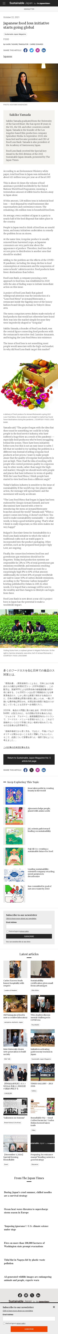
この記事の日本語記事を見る (16, 747)
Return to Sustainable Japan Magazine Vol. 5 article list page (29, 759)
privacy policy (24, 931)
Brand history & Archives (12, 1123)
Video (33, 1130)
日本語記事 (8, 1093)
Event (6, 1164)
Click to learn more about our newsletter (21, 919)
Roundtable (35, 1025)
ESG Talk (7, 1059)
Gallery (34, 1091)
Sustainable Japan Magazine (15, 34)
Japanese (7, 56)
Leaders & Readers (10, 990)
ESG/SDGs (35, 990)
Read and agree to (19, 931)
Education (35, 1164)
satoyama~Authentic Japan (13, 1022)
